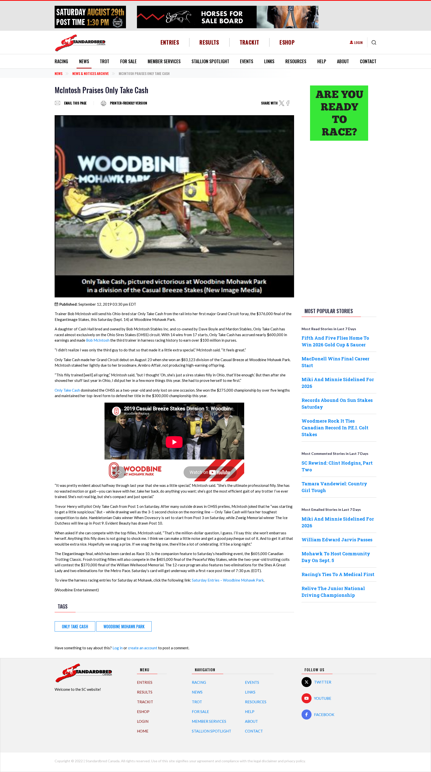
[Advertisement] (339, 223)
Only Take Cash (67, 390)
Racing (61, 61)
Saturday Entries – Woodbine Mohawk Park (228, 580)
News (84, 61)
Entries (170, 42)
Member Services (164, 61)
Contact (368, 61)
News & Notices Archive (90, 73)
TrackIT (249, 42)
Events (246, 61)
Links (269, 61)
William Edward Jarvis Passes (337, 540)
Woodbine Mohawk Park (124, 627)
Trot (104, 61)
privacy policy (294, 761)
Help (321, 61)
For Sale (128, 61)
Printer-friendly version (128, 103)
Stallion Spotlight (210, 61)
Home (142, 731)
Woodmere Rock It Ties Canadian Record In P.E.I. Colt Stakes (335, 427)
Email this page (75, 103)
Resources (295, 61)
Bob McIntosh (97, 340)
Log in (117, 648)
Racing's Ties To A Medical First (338, 574)
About (343, 61)
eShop (287, 42)
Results (209, 42)
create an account (142, 648)
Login (358, 42)
